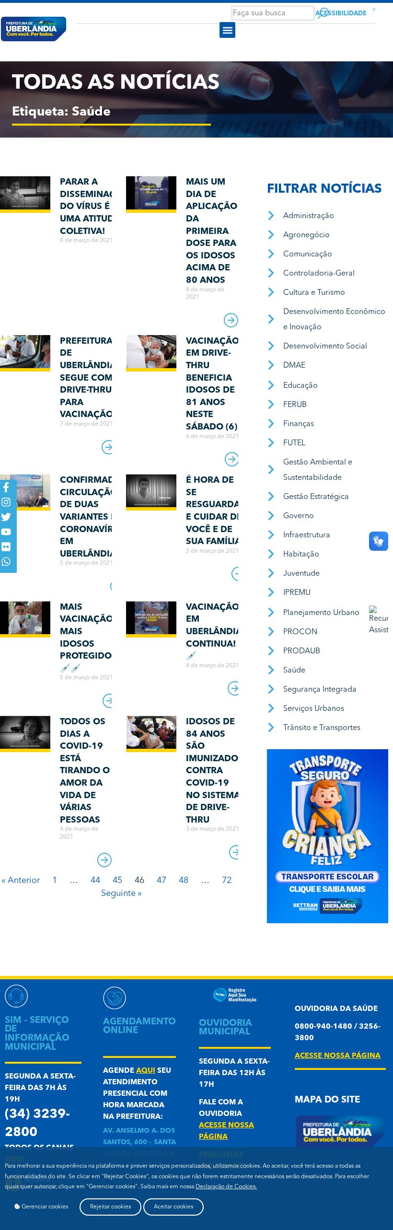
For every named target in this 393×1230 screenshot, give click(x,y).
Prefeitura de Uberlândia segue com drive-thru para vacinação (88, 378)
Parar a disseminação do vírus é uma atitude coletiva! (94, 206)
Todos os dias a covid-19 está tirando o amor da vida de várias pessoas (85, 771)
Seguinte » (121, 893)
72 (226, 880)
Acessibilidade (341, 14)
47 (161, 880)
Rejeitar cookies (110, 1207)
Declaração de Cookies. (226, 1187)
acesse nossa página (338, 1056)
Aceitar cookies (173, 1207)
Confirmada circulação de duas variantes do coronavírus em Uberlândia (92, 517)
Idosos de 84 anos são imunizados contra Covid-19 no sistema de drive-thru (214, 771)
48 (183, 880)
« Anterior (20, 880)
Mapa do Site (327, 1100)
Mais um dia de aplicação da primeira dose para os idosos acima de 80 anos (211, 231)
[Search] (323, 13)
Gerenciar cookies (44, 1207)
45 (117, 880)
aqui (145, 1071)
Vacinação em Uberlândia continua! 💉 (214, 632)
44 (95, 880)
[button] (227, 30)
